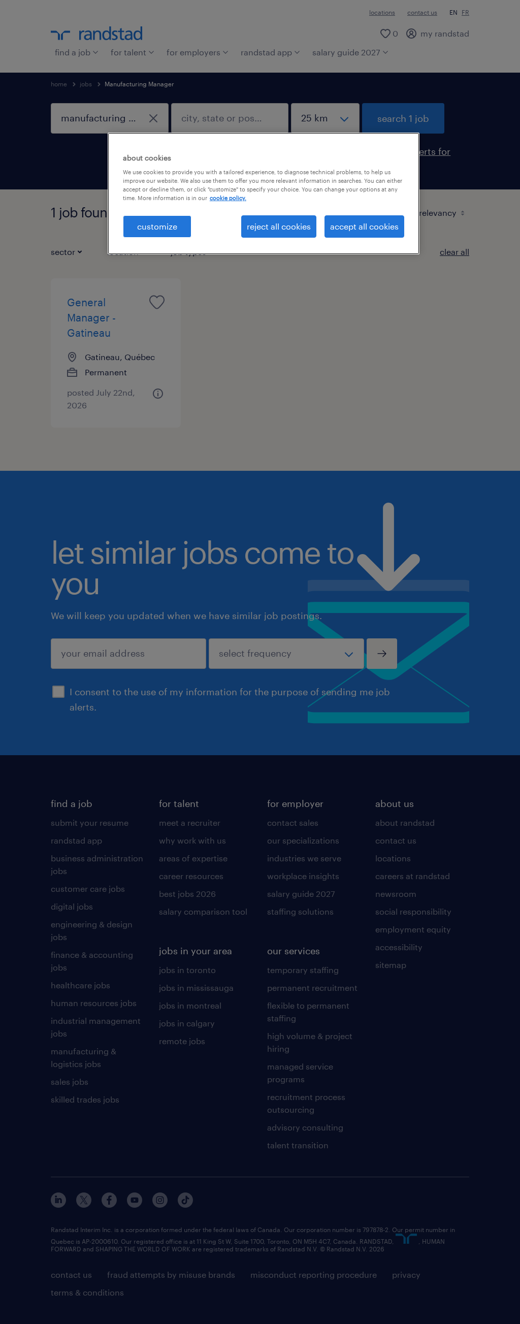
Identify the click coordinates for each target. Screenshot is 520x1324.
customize (157, 226)
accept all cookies (364, 226)
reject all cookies (279, 226)
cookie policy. (228, 198)
